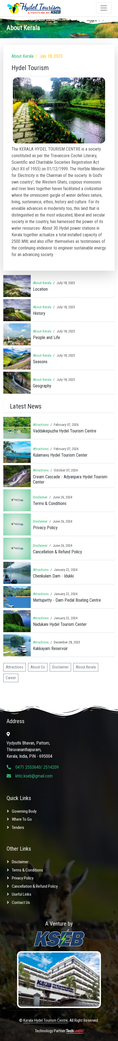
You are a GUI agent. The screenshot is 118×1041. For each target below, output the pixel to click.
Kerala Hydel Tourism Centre (45, 1020)
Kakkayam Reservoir (50, 648)
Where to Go (22, 819)
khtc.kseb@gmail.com (34, 776)
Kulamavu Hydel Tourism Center (60, 455)
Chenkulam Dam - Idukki (53, 576)
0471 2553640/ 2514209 (37, 767)
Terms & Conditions (49, 503)
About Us (37, 667)
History (39, 313)
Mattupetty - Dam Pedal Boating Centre (67, 600)
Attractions (41, 425)
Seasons (40, 361)
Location (40, 289)
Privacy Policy (45, 527)
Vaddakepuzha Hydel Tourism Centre (64, 431)
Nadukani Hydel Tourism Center (60, 624)
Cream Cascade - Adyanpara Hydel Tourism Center (70, 479)
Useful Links (21, 894)
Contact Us (21, 902)
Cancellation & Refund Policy (57, 551)
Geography (42, 385)
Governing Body (24, 811)
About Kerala (22, 56)
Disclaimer (40, 497)
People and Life (46, 337)
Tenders (18, 827)
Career (11, 678)
